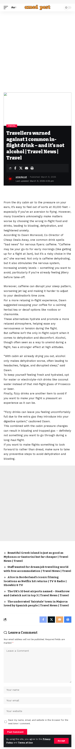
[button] (61, 741)
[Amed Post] (37, 7)
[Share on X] (20, 168)
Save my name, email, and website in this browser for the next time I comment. (38, 722)
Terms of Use (25, 742)
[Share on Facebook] (15, 168)
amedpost (21, 177)
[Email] (26, 168)
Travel (12, 126)
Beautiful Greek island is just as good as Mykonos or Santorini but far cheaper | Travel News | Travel (36, 557)
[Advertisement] (37, 51)
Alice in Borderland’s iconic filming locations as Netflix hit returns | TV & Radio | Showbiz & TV (35, 581)
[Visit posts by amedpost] (10, 179)
